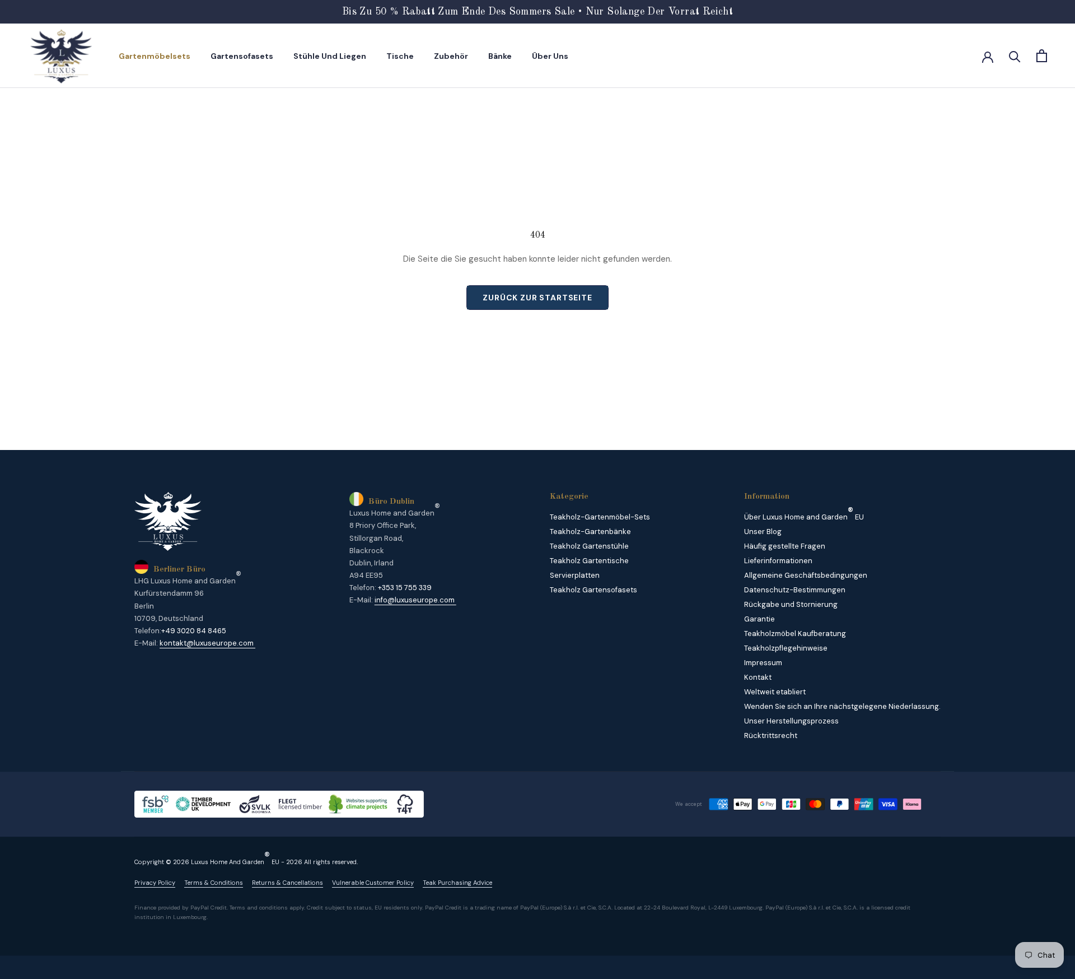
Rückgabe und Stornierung (791, 604)
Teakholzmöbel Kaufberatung (795, 633)
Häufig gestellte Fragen (784, 546)
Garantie (759, 619)
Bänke (500, 56)
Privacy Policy (154, 883)
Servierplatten (575, 575)
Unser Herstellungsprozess (791, 721)
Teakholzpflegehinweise (786, 648)
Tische (400, 56)
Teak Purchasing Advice (457, 883)
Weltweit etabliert (775, 692)
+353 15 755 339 (405, 587)
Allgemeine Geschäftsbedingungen (805, 575)
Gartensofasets (242, 56)
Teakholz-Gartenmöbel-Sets (600, 517)
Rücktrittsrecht (770, 735)
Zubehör (451, 56)
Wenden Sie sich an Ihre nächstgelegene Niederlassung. (842, 706)
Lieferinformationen (778, 560)
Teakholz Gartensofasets (593, 590)
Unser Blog (763, 531)
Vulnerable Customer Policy (373, 883)
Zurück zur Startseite (537, 298)
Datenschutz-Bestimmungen (794, 590)
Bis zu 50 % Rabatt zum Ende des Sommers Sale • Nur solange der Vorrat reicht (537, 12)
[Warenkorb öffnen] (1041, 55)
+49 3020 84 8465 (193, 630)
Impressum (763, 662)
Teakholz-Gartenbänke (590, 531)
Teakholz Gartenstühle (589, 546)
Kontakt (758, 677)
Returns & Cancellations (287, 883)
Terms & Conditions (213, 883)
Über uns (550, 56)
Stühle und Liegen (329, 56)
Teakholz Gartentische (589, 560)
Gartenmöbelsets (154, 56)
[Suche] (1015, 56)
